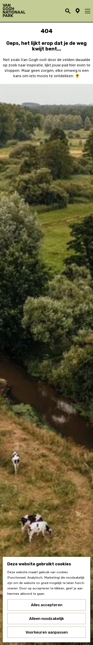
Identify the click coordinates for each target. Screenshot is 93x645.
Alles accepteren (46, 605)
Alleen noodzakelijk (46, 618)
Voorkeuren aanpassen (47, 632)
